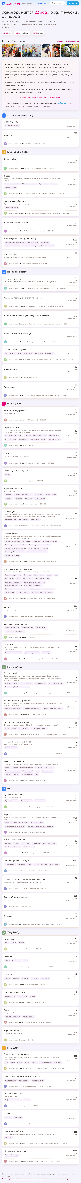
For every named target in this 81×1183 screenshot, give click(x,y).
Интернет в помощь (10, 728)
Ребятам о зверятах (47, 771)
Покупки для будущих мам (38, 439)
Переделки (25, 978)
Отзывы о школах (39, 575)
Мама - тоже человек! (14, 840)
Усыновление (10, 369)
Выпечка (27, 1062)
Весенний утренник (10, 187)
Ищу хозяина (8, 1137)
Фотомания (8, 843)
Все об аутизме (35, 519)
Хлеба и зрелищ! (28, 847)
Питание (8, 645)
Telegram (67, 1179)
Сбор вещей (10, 387)
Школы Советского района (42, 578)
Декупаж (7, 978)
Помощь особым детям (15, 350)
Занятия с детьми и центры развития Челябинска (19, 767)
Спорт (7, 607)
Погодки (7, 474)
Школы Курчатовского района (32, 585)
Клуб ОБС (8, 814)
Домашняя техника (10, 1080)
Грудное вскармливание (32, 653)
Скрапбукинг (34, 978)
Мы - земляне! (10, 254)
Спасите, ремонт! (13, 1094)
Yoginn (7, 801)
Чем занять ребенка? (23, 687)
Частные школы (9, 578)
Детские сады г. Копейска (12, 555)
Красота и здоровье (14, 795)
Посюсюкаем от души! (11, 748)
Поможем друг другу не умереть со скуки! (17, 822)
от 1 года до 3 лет (51, 494)
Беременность (11, 428)
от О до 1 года (39, 494)
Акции (25, 960)
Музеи (37, 771)
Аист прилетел (45, 242)
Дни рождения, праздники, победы (21, 239)
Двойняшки (28, 498)
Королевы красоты (40, 801)
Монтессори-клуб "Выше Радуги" (44, 767)
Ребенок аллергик (41, 627)
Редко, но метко (43, 184)
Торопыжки (8, 494)
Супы (6, 1062)
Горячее (19, 1062)
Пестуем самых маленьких (17, 742)
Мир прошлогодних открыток (30, 246)
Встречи (7, 960)
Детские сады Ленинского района (14, 552)
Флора (7, 1114)
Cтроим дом (27, 1100)
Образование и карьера (24, 864)
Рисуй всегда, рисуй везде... (13, 708)
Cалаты (12, 1062)
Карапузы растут (13, 489)
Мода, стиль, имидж (26, 801)
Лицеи (56, 575)
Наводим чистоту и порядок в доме (22, 1076)
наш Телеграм (62, 103)
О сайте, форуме (12, 122)
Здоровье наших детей (15, 624)
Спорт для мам (26, 843)
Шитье (6, 942)
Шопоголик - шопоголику (16, 1151)
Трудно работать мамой (49, 843)
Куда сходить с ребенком (12, 774)
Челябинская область (15, 201)
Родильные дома (23, 439)
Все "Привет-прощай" (37, 822)
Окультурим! (10, 673)
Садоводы (8, 1117)
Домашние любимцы (14, 1131)
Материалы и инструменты (12, 1016)
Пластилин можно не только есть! (52, 708)
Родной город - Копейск (11, 207)
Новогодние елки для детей (30, 774)
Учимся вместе (54, 864)
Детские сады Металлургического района (44, 541)
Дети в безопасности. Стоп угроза (14, 631)
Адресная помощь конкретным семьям (23, 298)
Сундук (7, 1010)
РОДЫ (7, 454)
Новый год (54, 184)
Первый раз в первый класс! (13, 575)
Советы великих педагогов (39, 728)
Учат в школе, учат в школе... (18, 569)
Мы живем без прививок (12, 627)
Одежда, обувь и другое (12, 1155)
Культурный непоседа (15, 761)
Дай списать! (27, 575)
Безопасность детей (27, 627)
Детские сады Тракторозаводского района (17, 541)
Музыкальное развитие (11, 683)
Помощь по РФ (39, 353)
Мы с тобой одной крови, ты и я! (23, 494)
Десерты (34, 1062)
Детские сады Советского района (38, 548)
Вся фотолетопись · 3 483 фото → (68, 41)
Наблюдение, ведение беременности (35, 435)
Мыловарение (45, 978)
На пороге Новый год (47, 246)
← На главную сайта (41, 3)
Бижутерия (16, 978)
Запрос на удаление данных (38, 1179)
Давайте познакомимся (16, 223)
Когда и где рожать (10, 439)
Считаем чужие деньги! (40, 864)
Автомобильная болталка (17, 897)
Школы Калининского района (13, 585)
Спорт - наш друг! (10, 687)
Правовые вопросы (54, 439)
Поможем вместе (12, 279)
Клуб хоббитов (11, 1031)
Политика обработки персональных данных (15, 1179)
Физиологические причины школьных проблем (41, 589)
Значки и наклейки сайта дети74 (14, 184)
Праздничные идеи (28, 1016)
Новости (8, 136)
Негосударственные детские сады (37, 552)
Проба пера (36, 843)
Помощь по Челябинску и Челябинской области (18, 353)
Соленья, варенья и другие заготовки (50, 1062)
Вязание (13, 942)
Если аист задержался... (15, 411)
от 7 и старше (18, 498)
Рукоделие (9, 939)
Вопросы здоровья (54, 435)
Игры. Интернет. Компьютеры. (13, 847)
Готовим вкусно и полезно (17, 1054)
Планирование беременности (13, 435)
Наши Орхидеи (18, 1117)
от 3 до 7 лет (8, 498)
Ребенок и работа (10, 864)
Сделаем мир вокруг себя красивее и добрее (41, 826)
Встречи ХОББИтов (10, 996)
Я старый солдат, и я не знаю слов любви (25, 879)
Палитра (8, 975)
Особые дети (10, 512)
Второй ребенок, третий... (17, 471)
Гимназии (49, 575)
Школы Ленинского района (24, 578)
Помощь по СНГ (49, 353)
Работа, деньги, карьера (16, 861)
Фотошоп (16, 843)
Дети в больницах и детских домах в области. (27, 316)
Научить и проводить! (23, 592)
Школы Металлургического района (15, 589)
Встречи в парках (31, 184)
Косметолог (14, 801)
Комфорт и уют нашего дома (13, 1100)
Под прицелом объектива (12, 125)
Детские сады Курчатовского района (15, 545)
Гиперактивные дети (11, 519)
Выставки (32, 996)
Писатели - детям (23, 728)
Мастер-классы (16, 960)
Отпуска (8, 916)
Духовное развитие (26, 683)
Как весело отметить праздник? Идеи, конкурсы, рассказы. (21, 242)
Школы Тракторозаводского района (34, 582)
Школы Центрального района (13, 582)
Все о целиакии (23, 519)
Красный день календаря (12, 246)
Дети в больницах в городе (17, 334)
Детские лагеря (9, 592)
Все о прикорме (46, 653)
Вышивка (21, 942)
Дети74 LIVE (10, 159)
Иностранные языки (40, 683)
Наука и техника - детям (56, 683)
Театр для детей (28, 771)
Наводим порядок (23, 1080)
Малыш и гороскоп (39, 498)
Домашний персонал (38, 1080)
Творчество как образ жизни (18, 701)
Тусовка (7, 176)
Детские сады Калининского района (39, 545)
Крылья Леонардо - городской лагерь (42, 592)
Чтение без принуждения (16, 722)
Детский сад (10, 533)
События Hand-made (14, 992)
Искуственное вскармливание (13, 653)
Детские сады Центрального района (15, 548)
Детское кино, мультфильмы (13, 771)
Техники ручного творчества (32, 708)
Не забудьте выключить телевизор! (15, 826)
